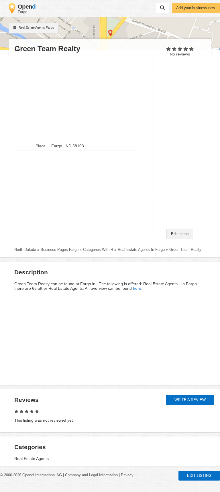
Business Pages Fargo (59, 250)
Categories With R (98, 250)
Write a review (190, 400)
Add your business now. (196, 8)
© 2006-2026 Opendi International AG (31, 475)
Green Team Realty (185, 250)
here (137, 288)
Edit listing (179, 234)
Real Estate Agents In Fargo (141, 250)
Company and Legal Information (91, 475)
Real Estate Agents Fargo (36, 27)
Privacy (127, 475)
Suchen (162, 8)
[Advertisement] (81, 97)
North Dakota (25, 250)
